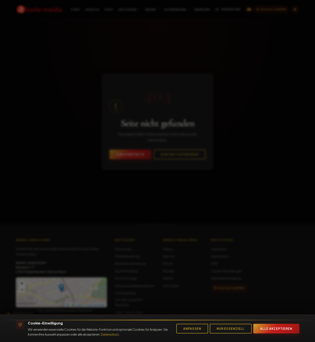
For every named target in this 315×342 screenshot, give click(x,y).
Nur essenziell (231, 328)
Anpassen (192, 328)
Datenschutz (110, 334)
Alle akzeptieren (276, 328)
